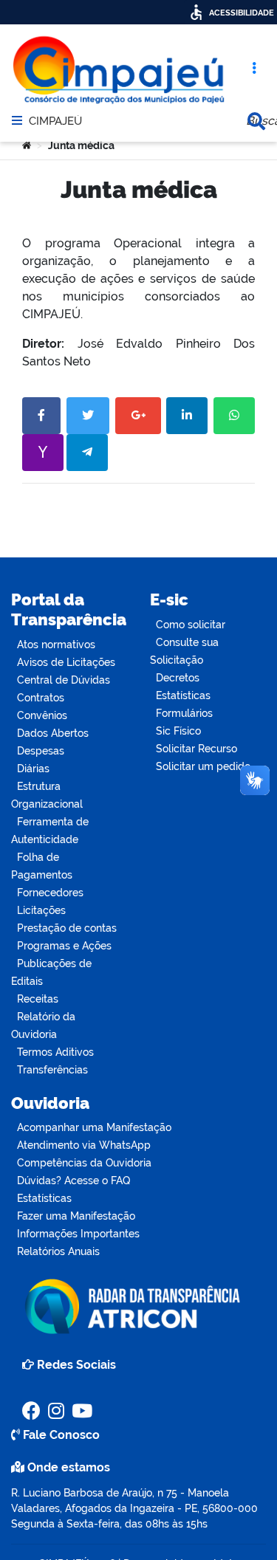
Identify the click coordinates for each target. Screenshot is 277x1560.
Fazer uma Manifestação (76, 1216)
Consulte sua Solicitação (184, 651)
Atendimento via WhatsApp (84, 1145)
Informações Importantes (78, 1234)
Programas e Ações (64, 946)
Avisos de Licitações (66, 662)
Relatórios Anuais (58, 1251)
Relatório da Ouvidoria (43, 1025)
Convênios (42, 715)
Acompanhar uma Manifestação (94, 1127)
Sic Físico (178, 731)
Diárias (33, 768)
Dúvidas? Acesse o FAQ (73, 1180)
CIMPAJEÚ (55, 121)
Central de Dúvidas (63, 680)
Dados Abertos (53, 733)
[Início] (26, 145)
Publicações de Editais (51, 972)
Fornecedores (50, 892)
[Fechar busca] (256, 121)
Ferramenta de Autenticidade (50, 830)
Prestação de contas (67, 928)
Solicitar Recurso (196, 749)
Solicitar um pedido (203, 766)
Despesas (40, 751)
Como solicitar (190, 624)
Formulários (184, 713)
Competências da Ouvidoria (84, 1163)
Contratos (40, 698)
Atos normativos (56, 644)
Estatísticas (183, 695)
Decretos (177, 678)
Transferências (52, 1070)
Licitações (41, 910)
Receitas (37, 999)
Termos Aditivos (55, 1052)
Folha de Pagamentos (41, 866)
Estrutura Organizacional (47, 795)
